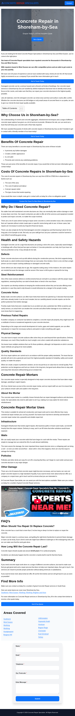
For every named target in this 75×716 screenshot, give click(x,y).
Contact (69, 3)
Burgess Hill (8, 635)
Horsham (41, 624)
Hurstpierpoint (8, 631)
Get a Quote (37, 39)
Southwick (4, 592)
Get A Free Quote (37, 604)
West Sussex (13, 592)
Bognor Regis (43, 627)
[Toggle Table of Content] (20, 108)
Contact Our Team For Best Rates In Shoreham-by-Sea (37, 201)
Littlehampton (43, 618)
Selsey (40, 637)
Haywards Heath (44, 621)
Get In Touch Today (37, 81)
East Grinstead (43, 634)
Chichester (42, 631)
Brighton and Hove (39, 592)
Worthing (22, 592)
